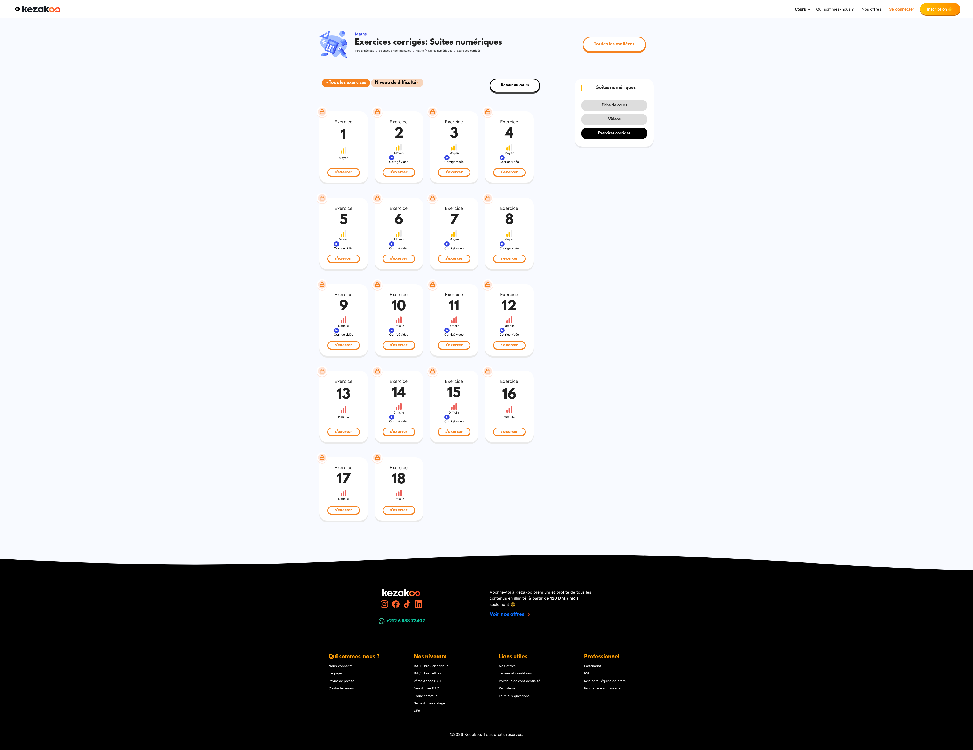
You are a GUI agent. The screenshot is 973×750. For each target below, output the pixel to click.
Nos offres (871, 8)
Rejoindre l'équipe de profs (605, 681)
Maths (420, 50)
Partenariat (592, 666)
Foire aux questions (514, 695)
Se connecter (901, 8)
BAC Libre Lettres (427, 673)
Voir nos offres (508, 614)
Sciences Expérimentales (395, 50)
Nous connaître (341, 666)
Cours (800, 8)
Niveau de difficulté (396, 82)
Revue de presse (341, 681)
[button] (17, 9)
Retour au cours (515, 85)
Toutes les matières (614, 44)
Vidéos (614, 119)
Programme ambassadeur (604, 688)
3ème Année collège (429, 703)
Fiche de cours (614, 105)
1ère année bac (364, 50)
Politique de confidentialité (519, 681)
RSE (587, 673)
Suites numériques (440, 50)
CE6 (417, 710)
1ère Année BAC (426, 688)
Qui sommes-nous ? (835, 8)
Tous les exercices (347, 82)
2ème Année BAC (427, 681)
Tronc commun (425, 695)
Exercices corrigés (469, 50)
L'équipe (335, 673)
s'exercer (343, 172)
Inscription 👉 (940, 8)
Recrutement (509, 688)
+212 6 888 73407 (405, 621)
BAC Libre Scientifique (431, 666)
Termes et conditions (515, 673)
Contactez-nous (341, 688)
